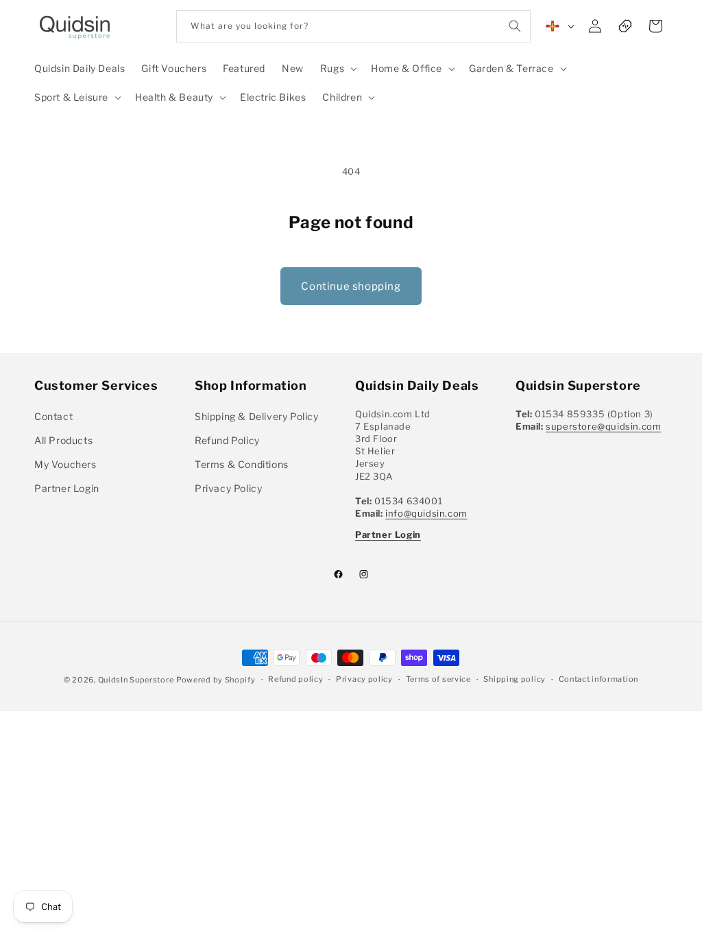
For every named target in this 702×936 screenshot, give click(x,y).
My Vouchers (65, 464)
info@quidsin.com (426, 513)
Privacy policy (364, 679)
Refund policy (295, 679)
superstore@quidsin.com (603, 426)
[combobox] (353, 26)
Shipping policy (514, 679)
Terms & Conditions (242, 464)
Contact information (598, 679)
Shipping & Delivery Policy (257, 416)
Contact (53, 416)
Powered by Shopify (216, 680)
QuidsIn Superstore (136, 680)
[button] (337, 68)
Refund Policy (227, 440)
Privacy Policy (228, 488)
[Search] (515, 26)
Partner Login (66, 488)
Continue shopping (350, 286)
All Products (63, 440)
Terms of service (438, 679)
